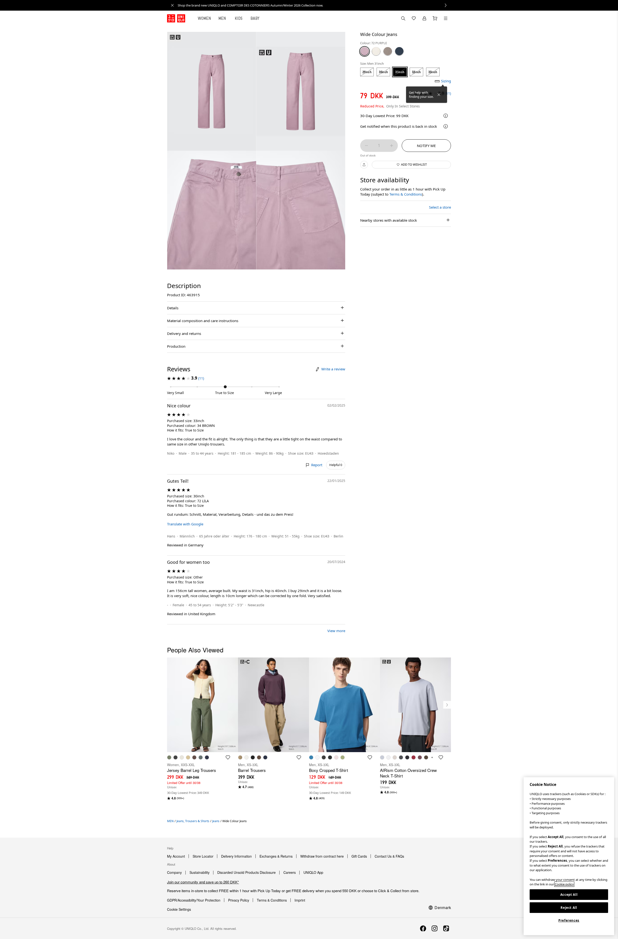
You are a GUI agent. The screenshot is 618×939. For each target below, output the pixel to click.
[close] (172, 5)
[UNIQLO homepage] (176, 18)
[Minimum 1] (366, 145)
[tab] (204, 18)
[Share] (364, 165)
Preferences (568, 920)
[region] (569, 856)
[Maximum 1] (391, 145)
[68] (399, 51)
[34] (387, 51)
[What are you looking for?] (403, 18)
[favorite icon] (228, 757)
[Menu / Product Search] (445, 18)
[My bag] (435, 18)
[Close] (439, 94)
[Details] (445, 126)
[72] (364, 51)
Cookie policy (564, 884)
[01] (376, 51)
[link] (314, 5)
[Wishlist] (413, 18)
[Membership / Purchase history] (424, 18)
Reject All (569, 907)
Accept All (569, 894)
